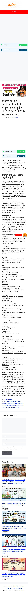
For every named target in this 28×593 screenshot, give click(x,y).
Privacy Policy (9, 588)
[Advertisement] (14, 29)
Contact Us (15, 586)
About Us (10, 586)
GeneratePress (21, 591)
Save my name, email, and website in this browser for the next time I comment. (14, 448)
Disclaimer (22, 586)
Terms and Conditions (17, 588)
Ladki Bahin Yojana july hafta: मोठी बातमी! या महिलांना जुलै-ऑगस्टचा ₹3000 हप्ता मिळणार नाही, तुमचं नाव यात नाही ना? (14, 528)
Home (5, 586)
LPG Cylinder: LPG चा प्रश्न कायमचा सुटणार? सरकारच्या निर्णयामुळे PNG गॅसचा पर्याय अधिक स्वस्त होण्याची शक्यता (13, 551)
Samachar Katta (8, 399)
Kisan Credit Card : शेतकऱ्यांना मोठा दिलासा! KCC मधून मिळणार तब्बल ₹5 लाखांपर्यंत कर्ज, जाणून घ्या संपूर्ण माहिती (14, 505)
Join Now (24, 45)
